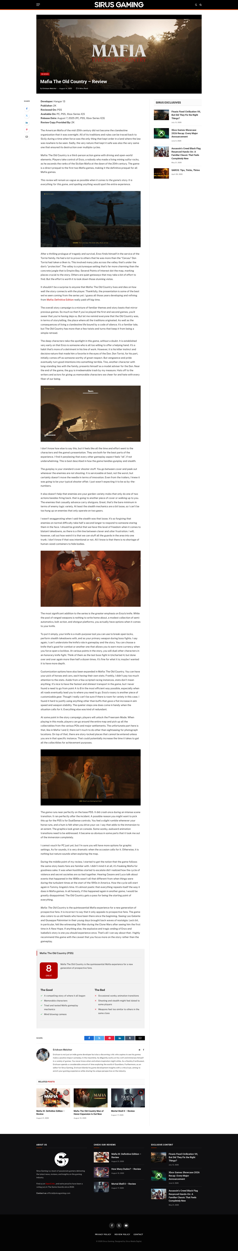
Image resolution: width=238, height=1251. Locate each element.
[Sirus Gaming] (119, 4)
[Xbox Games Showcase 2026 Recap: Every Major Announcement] (161, 133)
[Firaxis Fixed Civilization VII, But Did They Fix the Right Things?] (161, 115)
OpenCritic (50, 1184)
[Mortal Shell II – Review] (128, 1097)
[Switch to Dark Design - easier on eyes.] (196, 5)
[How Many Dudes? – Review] (101, 1172)
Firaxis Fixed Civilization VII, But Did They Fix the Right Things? (186, 115)
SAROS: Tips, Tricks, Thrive (185, 170)
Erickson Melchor (49, 88)
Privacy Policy (103, 1234)
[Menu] (38, 5)
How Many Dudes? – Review (126, 1169)
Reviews (44, 74)
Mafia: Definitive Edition (60, 299)
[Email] (26, 136)
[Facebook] (26, 108)
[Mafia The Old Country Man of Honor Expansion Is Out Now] (90, 1097)
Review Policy (122, 1234)
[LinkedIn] (26, 122)
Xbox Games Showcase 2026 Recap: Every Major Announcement (184, 133)
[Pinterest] (26, 129)
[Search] (200, 5)
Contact (138, 1234)
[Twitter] (26, 115)
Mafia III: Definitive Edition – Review (50, 1112)
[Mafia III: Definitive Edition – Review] (53, 1097)
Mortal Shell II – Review (123, 1111)
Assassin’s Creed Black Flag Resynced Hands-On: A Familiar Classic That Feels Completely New (186, 153)
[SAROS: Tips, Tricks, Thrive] (161, 173)
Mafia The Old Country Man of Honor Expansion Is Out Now (89, 1112)
